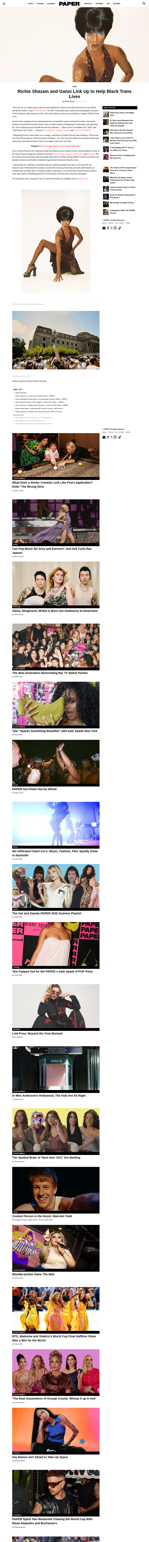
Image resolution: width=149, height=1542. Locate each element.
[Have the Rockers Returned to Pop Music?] (106, 197)
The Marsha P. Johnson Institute (57, 130)
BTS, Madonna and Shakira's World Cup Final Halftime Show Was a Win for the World (54, 1338)
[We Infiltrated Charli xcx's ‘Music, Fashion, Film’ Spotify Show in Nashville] (56, 824)
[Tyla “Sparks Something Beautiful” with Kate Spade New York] (56, 704)
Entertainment (19, 478)
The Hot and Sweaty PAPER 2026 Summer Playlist (46, 913)
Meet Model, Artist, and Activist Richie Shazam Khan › (30, 420)
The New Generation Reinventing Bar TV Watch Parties (50, 673)
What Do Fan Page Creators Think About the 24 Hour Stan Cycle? (122, 180)
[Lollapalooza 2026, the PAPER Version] (106, 212)
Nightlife (88, 4)
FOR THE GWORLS (82, 130)
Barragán (91, 154)
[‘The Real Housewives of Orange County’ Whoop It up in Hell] (56, 1371)
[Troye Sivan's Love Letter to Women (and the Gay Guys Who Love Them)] (106, 139)
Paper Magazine (19, 1527)
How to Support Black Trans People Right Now (60, 146)
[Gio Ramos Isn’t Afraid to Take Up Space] (56, 1430)
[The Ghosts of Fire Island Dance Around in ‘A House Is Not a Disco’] (106, 169)
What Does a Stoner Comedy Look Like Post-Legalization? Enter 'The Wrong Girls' (52, 484)
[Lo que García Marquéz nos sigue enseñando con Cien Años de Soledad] (106, 122)
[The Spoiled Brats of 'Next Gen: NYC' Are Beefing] (56, 1130)
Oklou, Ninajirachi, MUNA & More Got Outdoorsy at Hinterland (54, 610)
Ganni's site (83, 179)
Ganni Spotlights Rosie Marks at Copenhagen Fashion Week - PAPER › (41, 399)
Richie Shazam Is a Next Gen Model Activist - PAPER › (35, 396)
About (104, 223)
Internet (99, 4)
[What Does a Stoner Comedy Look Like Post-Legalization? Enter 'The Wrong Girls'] (56, 455)
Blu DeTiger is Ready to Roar (122, 203)
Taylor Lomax (18, 491)
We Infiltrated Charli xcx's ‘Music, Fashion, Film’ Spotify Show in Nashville (55, 853)
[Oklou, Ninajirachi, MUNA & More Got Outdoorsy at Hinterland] (56, 583)
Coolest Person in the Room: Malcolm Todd (42, 1216)
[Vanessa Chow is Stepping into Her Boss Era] (106, 157)
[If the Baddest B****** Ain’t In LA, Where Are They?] (106, 149)
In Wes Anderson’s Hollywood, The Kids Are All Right (49, 1095)
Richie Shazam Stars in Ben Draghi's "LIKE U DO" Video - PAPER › (39, 402)
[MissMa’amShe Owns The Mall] (56, 1247)
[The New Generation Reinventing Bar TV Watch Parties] (56, 645)
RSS (116, 223)
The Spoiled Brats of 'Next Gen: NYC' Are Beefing (46, 1157)
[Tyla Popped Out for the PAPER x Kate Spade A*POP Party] (56, 944)
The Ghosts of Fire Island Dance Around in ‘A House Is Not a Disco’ (123, 170)
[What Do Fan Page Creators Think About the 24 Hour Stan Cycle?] (106, 179)
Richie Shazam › (21, 393)
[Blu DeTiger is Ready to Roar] (106, 204)
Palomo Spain (59, 154)
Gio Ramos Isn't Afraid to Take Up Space (40, 1457)
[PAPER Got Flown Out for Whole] (56, 762)
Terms (128, 223)
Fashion (40, 4)
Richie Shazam (39, 111)
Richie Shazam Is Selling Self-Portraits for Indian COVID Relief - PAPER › (42, 405)
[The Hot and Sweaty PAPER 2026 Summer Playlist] (56, 886)
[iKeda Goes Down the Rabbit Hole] (106, 114)
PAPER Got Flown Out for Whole (34, 789)
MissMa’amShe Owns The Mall (33, 1274)
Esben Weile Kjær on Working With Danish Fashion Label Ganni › (39, 408)
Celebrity (51, 4)
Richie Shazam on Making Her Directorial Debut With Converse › (39, 412)
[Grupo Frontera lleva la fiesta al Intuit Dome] (106, 189)
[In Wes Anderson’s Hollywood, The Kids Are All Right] (56, 1068)
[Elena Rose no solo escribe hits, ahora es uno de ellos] (106, 132)
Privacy (121, 223)
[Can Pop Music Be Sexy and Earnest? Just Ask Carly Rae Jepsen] (56, 521)
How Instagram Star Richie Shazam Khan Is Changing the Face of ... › (35, 417)
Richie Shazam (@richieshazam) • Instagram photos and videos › (33, 423)
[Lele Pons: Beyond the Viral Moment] (56, 1006)
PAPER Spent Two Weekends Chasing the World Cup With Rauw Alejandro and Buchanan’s (52, 1521)
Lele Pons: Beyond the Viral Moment (37, 1033)
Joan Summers (19, 1161)
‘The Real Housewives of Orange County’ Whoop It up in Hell (54, 1398)
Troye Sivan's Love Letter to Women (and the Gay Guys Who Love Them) (123, 140)
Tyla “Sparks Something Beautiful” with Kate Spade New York (54, 731)
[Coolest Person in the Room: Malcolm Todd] (56, 1189)
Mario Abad (69, 101)
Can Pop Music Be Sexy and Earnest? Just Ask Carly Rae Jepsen (52, 550)
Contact (111, 223)
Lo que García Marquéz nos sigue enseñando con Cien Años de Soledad (121, 123)
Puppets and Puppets (74, 154)
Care (74, 86)
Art (108, 4)
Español (116, 4)
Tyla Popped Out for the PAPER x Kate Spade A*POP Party (52, 971)
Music (31, 4)
